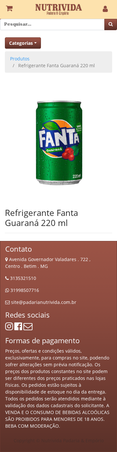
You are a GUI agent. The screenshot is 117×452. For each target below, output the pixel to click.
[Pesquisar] (110, 24)
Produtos (20, 59)
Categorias (21, 43)
